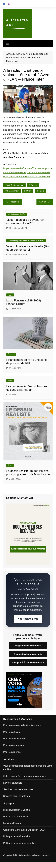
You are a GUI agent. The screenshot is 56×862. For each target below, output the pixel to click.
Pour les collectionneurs (15, 738)
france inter (13, 191)
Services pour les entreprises (18, 789)
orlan (28, 191)
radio (41, 191)
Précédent (14, 201)
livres (10, 381)
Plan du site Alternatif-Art (15, 816)
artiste (34, 185)
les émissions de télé (16, 214)
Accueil (10, 54)
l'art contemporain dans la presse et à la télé (26, 241)
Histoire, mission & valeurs (16, 810)
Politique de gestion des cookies (19, 843)
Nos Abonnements (28, 619)
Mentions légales (12, 823)
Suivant (42, 201)
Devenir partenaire (12, 783)
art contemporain (15, 185)
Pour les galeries (12, 752)
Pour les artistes (11, 732)
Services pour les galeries (16, 796)
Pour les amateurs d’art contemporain (22, 725)
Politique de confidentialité (16, 836)
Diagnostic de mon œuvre (28, 645)
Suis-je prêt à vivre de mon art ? (28, 662)
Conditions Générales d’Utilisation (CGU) (24, 830)
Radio (10, 295)
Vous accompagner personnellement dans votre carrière (27, 768)
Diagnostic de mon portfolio (28, 654)
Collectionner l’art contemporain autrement (25, 776)
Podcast (11, 354)
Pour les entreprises (13, 745)
